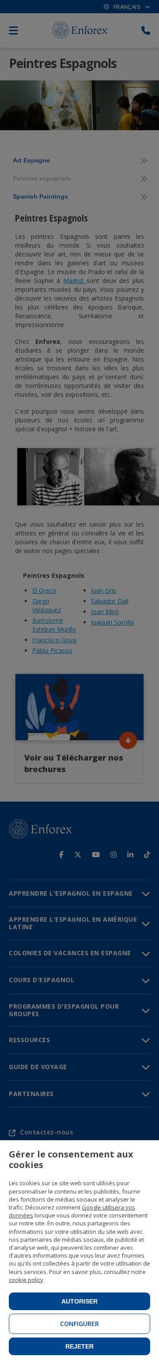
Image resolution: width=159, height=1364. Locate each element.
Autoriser (79, 1301)
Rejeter (79, 1346)
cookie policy (26, 1280)
